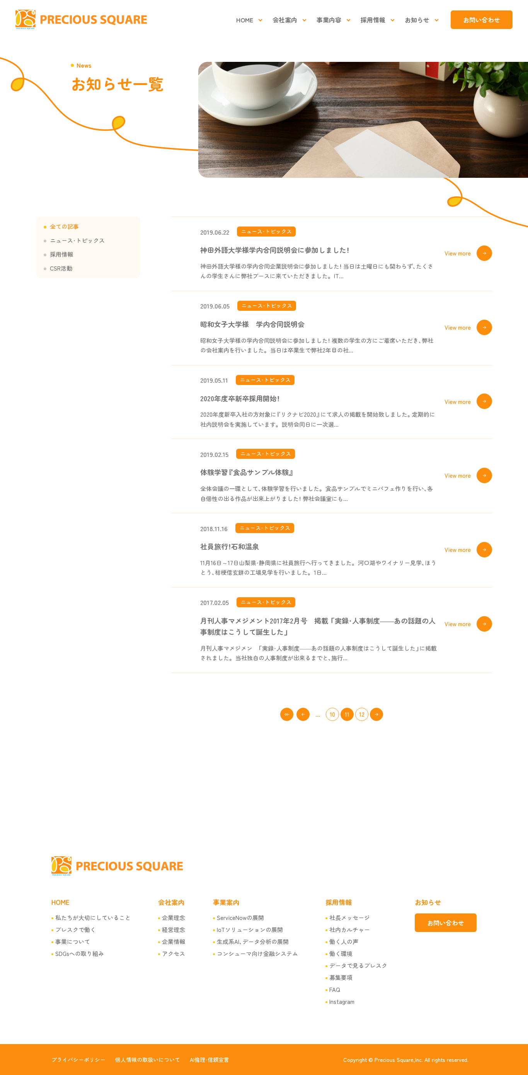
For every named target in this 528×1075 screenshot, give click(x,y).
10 (332, 714)
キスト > (376, 714)
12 (361, 714)
